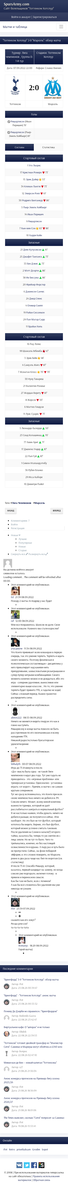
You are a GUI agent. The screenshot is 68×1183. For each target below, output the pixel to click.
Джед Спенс (35, 298)
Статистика (48, 147)
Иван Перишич (35, 214)
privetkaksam (24, 1149)
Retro (12, 1149)
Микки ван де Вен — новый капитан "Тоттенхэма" (30, 1062)
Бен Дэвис (32, 263)
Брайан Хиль (35, 326)
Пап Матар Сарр (35, 319)
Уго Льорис (35, 165)
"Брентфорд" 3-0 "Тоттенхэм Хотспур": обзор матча (31, 979)
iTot (5, 1149)
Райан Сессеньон (35, 312)
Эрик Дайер (32, 179)
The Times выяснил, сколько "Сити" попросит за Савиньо (34, 1117)
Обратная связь (41, 1180)
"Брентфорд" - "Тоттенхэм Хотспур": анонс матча (30, 995)
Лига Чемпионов (21, 503)
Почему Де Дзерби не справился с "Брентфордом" (30, 1011)
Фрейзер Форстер (35, 284)
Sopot (45, 1149)
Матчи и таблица (15, 27)
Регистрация (17, 528)
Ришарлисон (17, 121)
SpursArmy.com (16, 4)
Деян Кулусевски (32, 249)
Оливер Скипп (35, 305)
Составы (19, 147)
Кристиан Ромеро (32, 172)
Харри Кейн (35, 235)
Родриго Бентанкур (32, 200)
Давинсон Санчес (35, 291)
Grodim (36, 1149)
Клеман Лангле (32, 186)
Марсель (40, 503)
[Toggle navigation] (61, 26)
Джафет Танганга (32, 256)
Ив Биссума (32, 277)
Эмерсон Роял (32, 193)
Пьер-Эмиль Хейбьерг (35, 207)
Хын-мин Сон (28, 228)
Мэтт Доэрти (32, 270)
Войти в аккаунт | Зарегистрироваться (34, 17)
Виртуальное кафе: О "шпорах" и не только (27, 1027)
